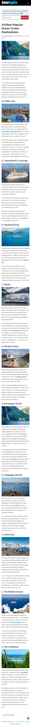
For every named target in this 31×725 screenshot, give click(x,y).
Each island (23, 672)
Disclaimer (18, 724)
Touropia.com (10, 721)
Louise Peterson (8, 36)
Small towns (16, 330)
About (22, 721)
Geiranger (15, 459)
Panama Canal (21, 377)
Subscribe (25, 17)
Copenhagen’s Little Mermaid (11, 131)
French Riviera (16, 622)
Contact (17, 721)
